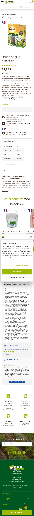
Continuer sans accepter (17, 277)
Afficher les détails (22, 265)
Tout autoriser (17, 271)
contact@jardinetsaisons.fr (17, 481)
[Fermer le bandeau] (31, 237)
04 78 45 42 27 (25, 424)
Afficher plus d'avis (17, 381)
